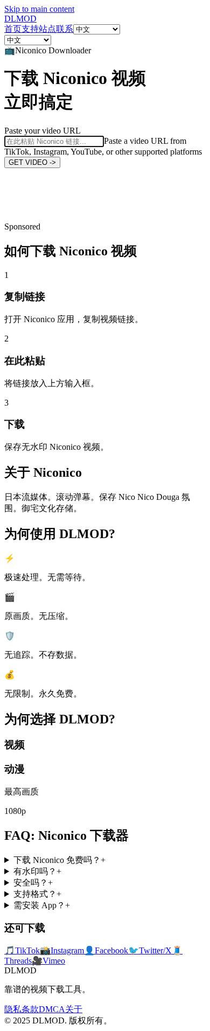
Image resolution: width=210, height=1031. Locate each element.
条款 (30, 1009)
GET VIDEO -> (32, 162)
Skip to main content (39, 8)
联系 (64, 28)
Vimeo (48, 960)
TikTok (22, 950)
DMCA (52, 1009)
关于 (73, 1009)
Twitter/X (150, 950)
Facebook (106, 950)
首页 (13, 28)
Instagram (62, 950)
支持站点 (39, 28)
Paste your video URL (42, 130)
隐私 (13, 1009)
